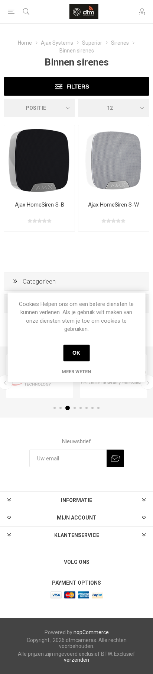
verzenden (76, 660)
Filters (77, 86)
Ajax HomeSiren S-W (113, 204)
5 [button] (80, 408)
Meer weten (76, 371)
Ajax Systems (57, 43)
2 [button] (60, 408)
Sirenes (120, 43)
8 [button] (98, 408)
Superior (92, 43)
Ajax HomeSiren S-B (39, 204)
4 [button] (75, 408)
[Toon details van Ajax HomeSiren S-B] (39, 160)
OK (76, 353)
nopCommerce (91, 632)
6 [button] (86, 408)
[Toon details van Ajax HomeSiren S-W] (113, 160)
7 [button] (92, 408)
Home (25, 43)
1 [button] (54, 408)
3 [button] (67, 408)
